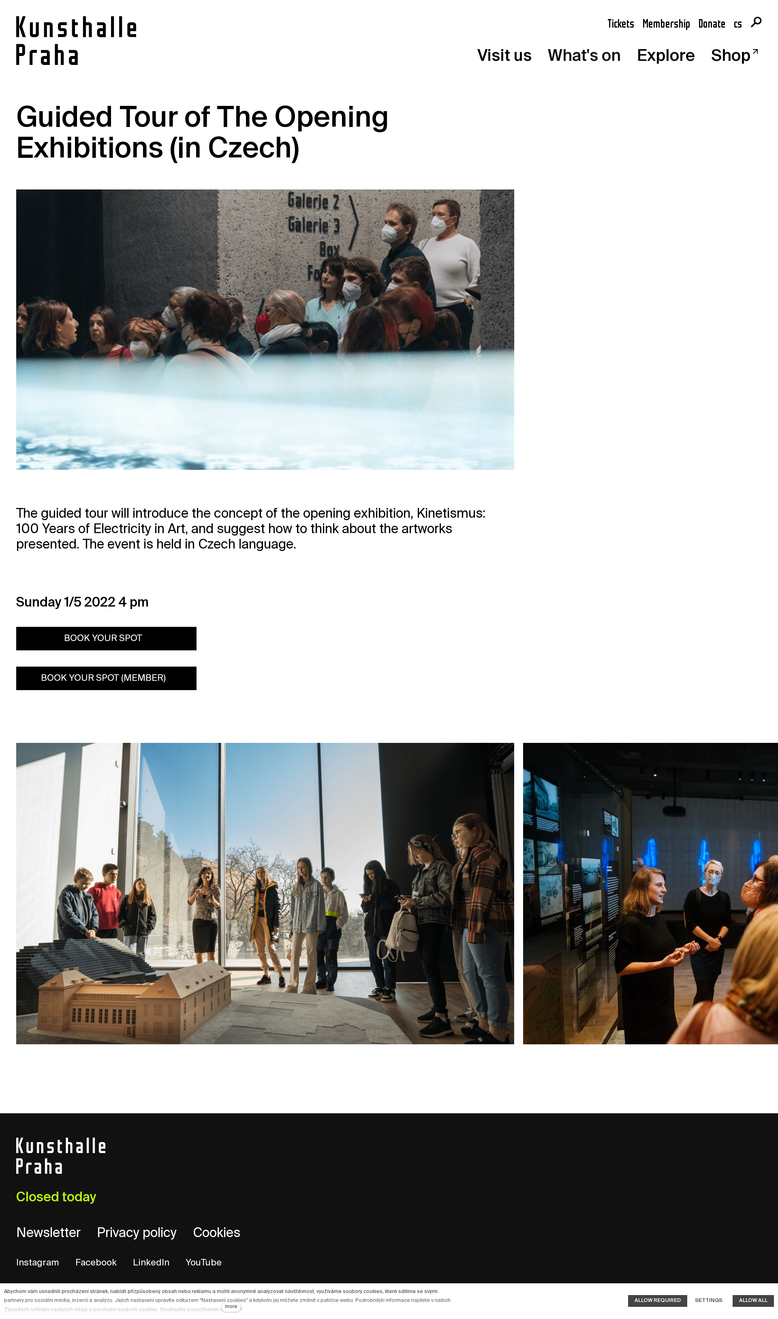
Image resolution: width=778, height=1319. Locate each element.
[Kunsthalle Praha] (76, 40)
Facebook (96, 1263)
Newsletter (48, 1233)
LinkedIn (151, 1263)
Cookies (216, 1233)
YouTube (204, 1263)
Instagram (37, 1263)
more (231, 1306)
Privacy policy (137, 1233)
